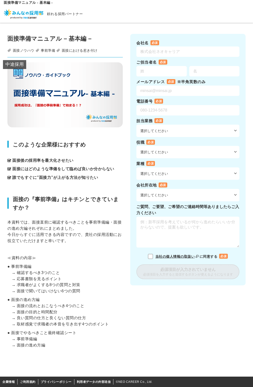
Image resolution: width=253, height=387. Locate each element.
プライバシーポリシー (56, 382)
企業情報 (8, 382)
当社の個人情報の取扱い (175, 256)
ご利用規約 (28, 382)
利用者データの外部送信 (94, 382)
